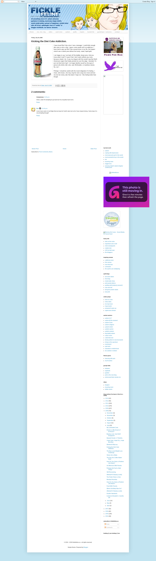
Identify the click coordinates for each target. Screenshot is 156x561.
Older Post (94, 148)
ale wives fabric (109, 276)
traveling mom (109, 161)
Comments (109, 527)
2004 (107, 516)
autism (67, 32)
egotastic (107, 370)
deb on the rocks (110, 241)
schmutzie (108, 266)
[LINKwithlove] (114, 172)
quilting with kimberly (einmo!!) (114, 285)
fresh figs (107, 279)
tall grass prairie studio (111, 289)
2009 (107, 408)
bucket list (90, 32)
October (109, 418)
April (108, 505)
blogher (107, 385)
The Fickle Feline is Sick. (114, 477)
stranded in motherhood (112, 348)
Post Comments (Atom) (45, 152)
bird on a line (109, 299)
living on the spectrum (111, 342)
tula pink (107, 292)
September (110, 420)
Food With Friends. (112, 486)
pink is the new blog (111, 375)
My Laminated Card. (112, 427)
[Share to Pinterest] (64, 86)
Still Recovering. (111, 472)
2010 (107, 406)
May (108, 503)
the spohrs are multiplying (112, 269)
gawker (107, 373)
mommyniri (108, 344)
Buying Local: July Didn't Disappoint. (114, 434)
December (110, 413)
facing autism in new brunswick (114, 340)
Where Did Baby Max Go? (114, 488)
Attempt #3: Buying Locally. (114, 474)
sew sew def (108, 287)
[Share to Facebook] (62, 86)
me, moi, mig (41, 32)
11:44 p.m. (45, 108)
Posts (107, 524)
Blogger (86, 547)
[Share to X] (60, 86)
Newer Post (35, 148)
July (108, 425)
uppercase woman (110, 310)
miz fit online (108, 360)
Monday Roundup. (112, 479)
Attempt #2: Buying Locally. (114, 491)
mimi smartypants (110, 246)
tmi (106, 159)
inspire (82, 32)
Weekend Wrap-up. (112, 444)
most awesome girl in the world (114, 155)
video (50, 32)
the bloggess (108, 252)
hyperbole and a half (111, 243)
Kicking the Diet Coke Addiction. (113, 447)
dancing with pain (110, 358)
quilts (75, 32)
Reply (38, 102)
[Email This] (56, 86)
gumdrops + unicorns (104, 32)
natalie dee (108, 248)
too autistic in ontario (111, 350)
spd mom (107, 346)
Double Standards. (112, 493)
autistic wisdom (109, 331)
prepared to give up (110, 308)
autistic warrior (109, 329)
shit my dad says (110, 250)
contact (117, 32)
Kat (37, 108)
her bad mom (109, 304)
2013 (107, 398)
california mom (109, 260)
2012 (107, 401)
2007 (107, 508)
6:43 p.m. (47, 97)
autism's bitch (109, 327)
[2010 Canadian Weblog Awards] (126, 207)
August (109, 423)
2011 (107, 403)
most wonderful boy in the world (114, 157)
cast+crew (59, 32)
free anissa (108, 262)
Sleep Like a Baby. (112, 455)
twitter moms (108, 389)
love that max (109, 264)
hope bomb (108, 306)
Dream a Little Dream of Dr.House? (113, 430)
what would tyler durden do (113, 377)
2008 (107, 411)
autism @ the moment (111, 320)
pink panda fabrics (110, 283)
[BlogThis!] (58, 86)
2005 (107, 513)
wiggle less (108, 163)
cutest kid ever (109, 338)
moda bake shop (110, 281)
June (108, 500)
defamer (107, 368)
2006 (107, 511)
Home (32, 32)
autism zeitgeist (109, 324)
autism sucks (108, 322)
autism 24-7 (108, 318)
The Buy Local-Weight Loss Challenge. (114, 451)
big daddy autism (110, 333)
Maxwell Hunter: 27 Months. (115, 438)
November (110, 415)
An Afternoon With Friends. (114, 465)
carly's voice (108, 335)
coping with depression (111, 153)
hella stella (108, 301)
